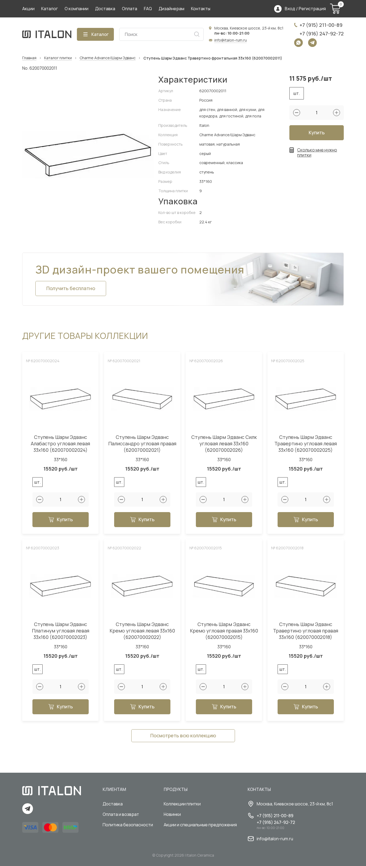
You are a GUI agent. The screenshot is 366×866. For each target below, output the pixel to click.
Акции (28, 9)
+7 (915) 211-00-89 (321, 25)
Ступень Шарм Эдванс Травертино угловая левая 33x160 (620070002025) (305, 443)
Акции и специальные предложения (200, 825)
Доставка (105, 9)
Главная (29, 58)
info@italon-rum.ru (230, 40)
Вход (290, 8)
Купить (317, 132)
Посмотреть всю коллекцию (183, 735)
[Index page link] (47, 34)
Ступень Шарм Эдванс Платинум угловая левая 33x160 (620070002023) (60, 630)
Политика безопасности (128, 825)
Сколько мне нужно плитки (317, 152)
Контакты (200, 9)
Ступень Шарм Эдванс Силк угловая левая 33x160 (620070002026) (224, 443)
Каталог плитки (58, 58)
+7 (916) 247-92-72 (322, 33)
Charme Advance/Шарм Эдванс (108, 58)
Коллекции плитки (182, 804)
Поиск (196, 34)
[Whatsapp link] (298, 42)
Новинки (172, 814)
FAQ (148, 9)
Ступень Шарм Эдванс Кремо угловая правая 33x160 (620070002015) (224, 630)
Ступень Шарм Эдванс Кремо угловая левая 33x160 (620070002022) (142, 630)
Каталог (49, 9)
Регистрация (312, 8)
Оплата (129, 9)
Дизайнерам (171, 9)
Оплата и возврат (121, 814)
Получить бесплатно (70, 288)
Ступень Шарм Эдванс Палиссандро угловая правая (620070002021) (142, 443)
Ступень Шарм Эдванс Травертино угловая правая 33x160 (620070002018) (305, 630)
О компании (76, 9)
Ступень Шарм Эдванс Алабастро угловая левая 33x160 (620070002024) (60, 443)
